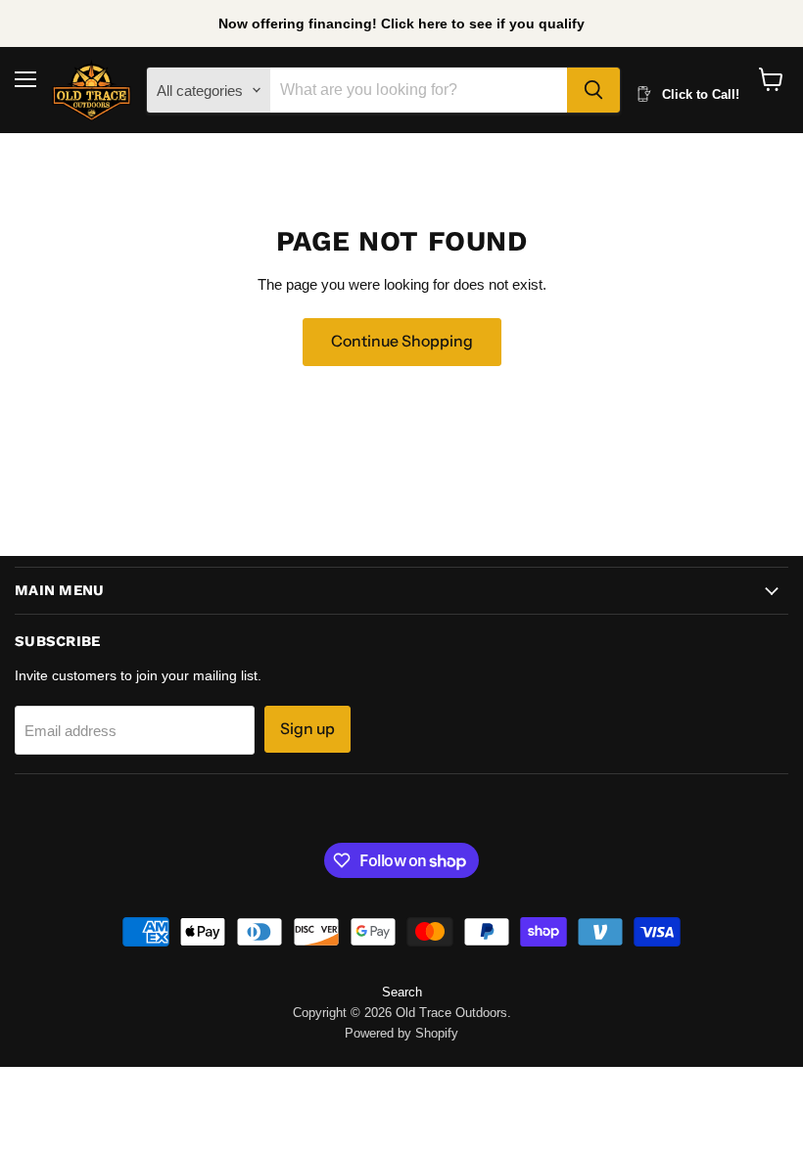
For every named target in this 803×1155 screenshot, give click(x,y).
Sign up (307, 728)
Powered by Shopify (401, 1033)
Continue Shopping (402, 341)
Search (402, 992)
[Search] (593, 90)
